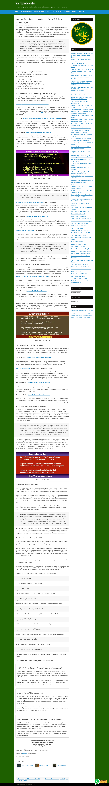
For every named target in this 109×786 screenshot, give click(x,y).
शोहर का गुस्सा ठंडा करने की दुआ (77, 317)
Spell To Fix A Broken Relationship (37, 291)
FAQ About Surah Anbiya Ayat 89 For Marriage (28, 83)
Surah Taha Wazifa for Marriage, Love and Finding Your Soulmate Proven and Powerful (82, 77)
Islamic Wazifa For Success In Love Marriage (38, 132)
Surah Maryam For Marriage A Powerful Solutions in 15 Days (61, 765)
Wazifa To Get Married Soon (78, 235)
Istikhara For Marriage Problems (79, 230)
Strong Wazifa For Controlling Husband (39, 382)
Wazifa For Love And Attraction (79, 273)
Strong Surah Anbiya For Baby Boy (25, 76)
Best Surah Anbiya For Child (24, 79)
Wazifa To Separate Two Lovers (79, 264)
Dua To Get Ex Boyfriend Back (79, 278)
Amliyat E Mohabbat (76, 271)
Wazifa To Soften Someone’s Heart (80, 223)
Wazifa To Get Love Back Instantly (80, 211)
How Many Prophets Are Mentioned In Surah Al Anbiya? (30, 88)
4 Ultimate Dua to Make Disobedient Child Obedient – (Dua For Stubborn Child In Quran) (82, 55)
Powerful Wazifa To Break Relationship (81, 269)
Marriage (27, 756)
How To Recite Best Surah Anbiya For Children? (31, 81)
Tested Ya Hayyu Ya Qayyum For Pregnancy (38, 357)
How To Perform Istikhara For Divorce (81, 253)
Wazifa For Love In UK (77, 228)
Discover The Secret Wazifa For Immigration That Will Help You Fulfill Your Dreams (82, 65)
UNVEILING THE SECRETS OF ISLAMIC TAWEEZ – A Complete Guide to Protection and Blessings (82, 89)
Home (16, 11)
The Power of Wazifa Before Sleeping (81, 128)
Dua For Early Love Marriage (78, 216)
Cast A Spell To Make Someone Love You (78, 310)
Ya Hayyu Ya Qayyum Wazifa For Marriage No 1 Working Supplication (42, 118)
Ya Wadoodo (25, 3)
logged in (24, 753)
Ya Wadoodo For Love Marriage (61, 11)
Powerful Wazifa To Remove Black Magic (81, 233)
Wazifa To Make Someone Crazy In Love (81, 249)
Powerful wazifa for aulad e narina (25, 230)
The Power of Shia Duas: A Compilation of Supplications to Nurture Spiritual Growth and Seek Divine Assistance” (82, 111)
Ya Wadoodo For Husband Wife (42, 11)
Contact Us (81, 11)
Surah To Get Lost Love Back (78, 225)
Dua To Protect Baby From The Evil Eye (37, 216)
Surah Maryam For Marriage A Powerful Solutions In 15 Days (32, 104)
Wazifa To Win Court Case (78, 246)
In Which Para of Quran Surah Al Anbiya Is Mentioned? (30, 85)
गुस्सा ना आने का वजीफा (79, 313)
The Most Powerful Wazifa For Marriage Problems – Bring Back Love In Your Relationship (81, 83)
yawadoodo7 (31, 25)
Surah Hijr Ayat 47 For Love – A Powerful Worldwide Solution (32, 276)
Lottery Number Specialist (77, 276)
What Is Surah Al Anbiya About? (25, 86)
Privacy (74, 11)
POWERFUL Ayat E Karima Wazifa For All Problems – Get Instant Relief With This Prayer (82, 71)
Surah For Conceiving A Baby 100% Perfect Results (30, 202)
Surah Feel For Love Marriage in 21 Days (43, 764)
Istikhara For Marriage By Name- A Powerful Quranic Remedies (27, 765)
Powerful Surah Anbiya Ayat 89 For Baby (27, 72)
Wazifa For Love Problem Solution (80, 266)
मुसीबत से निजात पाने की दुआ (80, 315)
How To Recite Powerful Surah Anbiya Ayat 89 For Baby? (33, 74)
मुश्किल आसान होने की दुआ (87, 313)
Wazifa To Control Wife (77, 241)
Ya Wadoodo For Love (26, 11)
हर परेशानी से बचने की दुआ (86, 317)
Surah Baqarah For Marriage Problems (81, 251)
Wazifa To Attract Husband (23, 368)
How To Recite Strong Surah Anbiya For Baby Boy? (32, 78)
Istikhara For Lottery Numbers (78, 244)
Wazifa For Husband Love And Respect (39, 395)
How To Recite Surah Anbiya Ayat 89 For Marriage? (29, 71)
